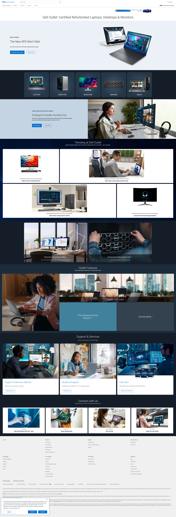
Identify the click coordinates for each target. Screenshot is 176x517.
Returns (89, 447)
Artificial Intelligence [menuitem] (6, 5)
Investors (47, 466)
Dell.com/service (57, 501)
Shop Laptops (36, 125)
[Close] (47, 499)
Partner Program (91, 464)
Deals (4, 469)
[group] (31, 369)
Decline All (32, 511)
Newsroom (47, 469)
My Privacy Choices (44, 484)
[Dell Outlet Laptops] (36, 84)
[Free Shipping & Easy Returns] (88, 316)
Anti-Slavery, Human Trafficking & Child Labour (96, 484)
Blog (132, 459)
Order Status (48, 444)
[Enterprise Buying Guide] (120, 242)
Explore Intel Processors (126, 390)
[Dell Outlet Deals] (139, 84)
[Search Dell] (60, 2)
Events (132, 464)
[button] (170, 2)
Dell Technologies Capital (50, 464)
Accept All (43, 511)
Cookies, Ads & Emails (58, 484)
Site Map (4, 439)
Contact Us (133, 444)
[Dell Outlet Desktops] (62, 84)
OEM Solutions (91, 461)
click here (60, 493)
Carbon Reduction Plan (114, 484)
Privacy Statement (33, 484)
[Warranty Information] (30, 302)
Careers (47, 461)
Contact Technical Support (93, 444)
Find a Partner (91, 459)
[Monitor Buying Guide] (55, 242)
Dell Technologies (6, 480)
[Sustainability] (145, 316)
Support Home (91, 442)
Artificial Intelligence (7, 459)
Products (5, 461)
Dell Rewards (133, 461)
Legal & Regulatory (71, 484)
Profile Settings (48, 447)
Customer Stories (49, 476)
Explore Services (10, 390)
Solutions (5, 464)
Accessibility (80, 484)
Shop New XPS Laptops (17, 52)
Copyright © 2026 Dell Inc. (8, 484)
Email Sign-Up (133, 466)
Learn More (140, 11)
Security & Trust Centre (135, 471)
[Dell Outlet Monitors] (88, 84)
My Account (47, 442)
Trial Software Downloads (136, 473)
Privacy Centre (134, 469)
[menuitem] (15, 5)
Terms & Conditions (21, 484)
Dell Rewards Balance (50, 452)
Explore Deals (31, 52)
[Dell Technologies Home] (8, 2)
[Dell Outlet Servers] (113, 84)
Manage (9, 511)
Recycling (47, 471)
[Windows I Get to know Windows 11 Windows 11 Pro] (123, 10)
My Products (48, 449)
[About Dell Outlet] (116, 288)
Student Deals (67, 390)
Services (4, 466)
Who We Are (47, 459)
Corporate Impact (49, 473)
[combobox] (40, 2)
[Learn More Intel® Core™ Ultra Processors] (147, 10)
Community (133, 442)
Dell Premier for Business (168, 5)
